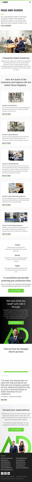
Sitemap (2, 476)
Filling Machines (4, 460)
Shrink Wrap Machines (21, 458)
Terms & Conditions (10, 476)
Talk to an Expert (6, 25)
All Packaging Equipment (7, 469)
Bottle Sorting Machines (7, 458)
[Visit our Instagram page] (5, 473)
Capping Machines (20, 460)
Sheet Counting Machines (22, 467)
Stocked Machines (20, 465)
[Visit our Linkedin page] (8, 473)
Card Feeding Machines (6, 467)
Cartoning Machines (6, 464)
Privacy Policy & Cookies (21, 476)
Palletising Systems (21, 464)
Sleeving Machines (20, 462)
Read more (4, 399)
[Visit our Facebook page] (2, 473)
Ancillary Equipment (6, 465)
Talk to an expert (16, 290)
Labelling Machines (5, 462)
